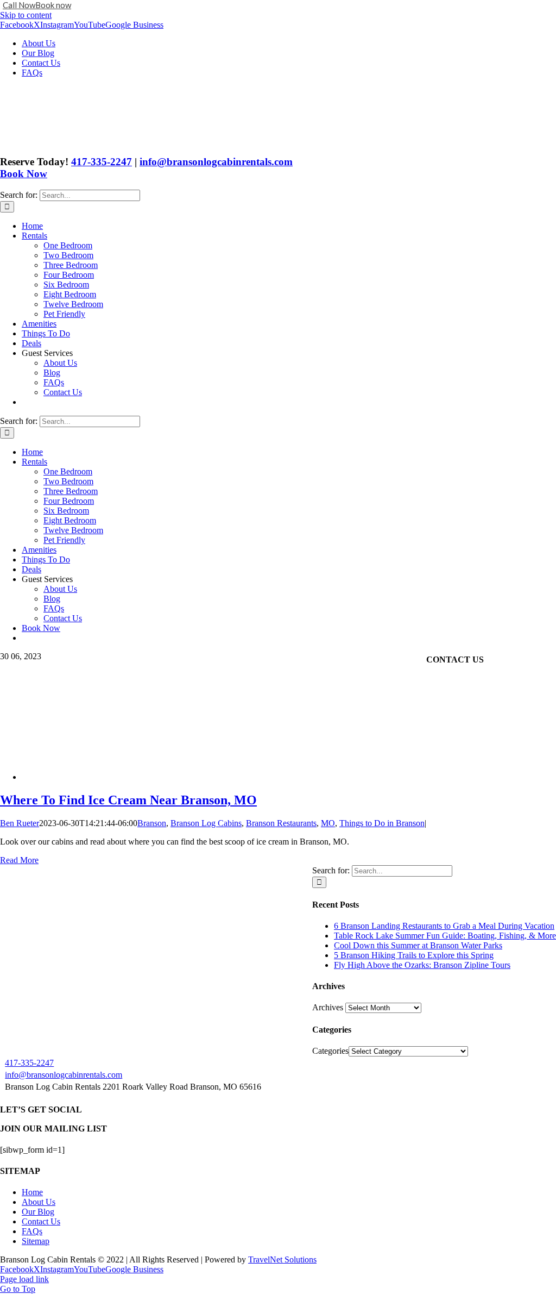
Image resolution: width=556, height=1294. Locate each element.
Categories (330, 1050)
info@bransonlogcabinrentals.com (216, 161)
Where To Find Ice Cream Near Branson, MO (128, 800)
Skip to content (26, 15)
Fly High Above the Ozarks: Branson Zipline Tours (422, 965)
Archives (327, 1007)
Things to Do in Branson (382, 823)
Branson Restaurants (281, 823)
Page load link (24, 1279)
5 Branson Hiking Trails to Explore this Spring (414, 955)
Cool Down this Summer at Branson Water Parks (418, 945)
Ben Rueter (19, 823)
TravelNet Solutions (282, 1259)
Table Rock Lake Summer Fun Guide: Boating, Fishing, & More (445, 935)
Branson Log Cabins (206, 823)
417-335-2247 (101, 161)
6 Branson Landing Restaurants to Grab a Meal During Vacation (444, 925)
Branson (151, 823)
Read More (19, 860)
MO (328, 823)
